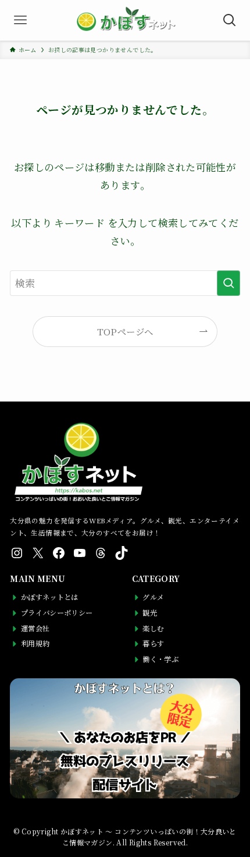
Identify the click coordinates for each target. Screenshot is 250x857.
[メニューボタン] (20, 20)
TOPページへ (125, 331)
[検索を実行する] (228, 283)
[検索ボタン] (229, 20)
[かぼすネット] (125, 20)
